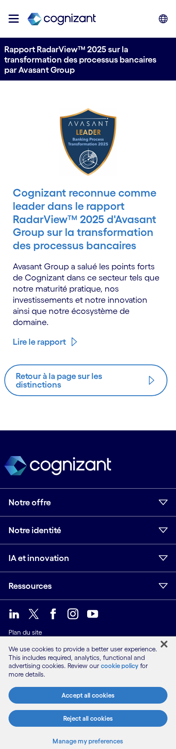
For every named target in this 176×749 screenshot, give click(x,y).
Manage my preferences (88, 741)
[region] (88, 692)
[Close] (164, 644)
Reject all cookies (88, 718)
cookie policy (119, 665)
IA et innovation (39, 558)
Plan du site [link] (25, 632)
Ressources (30, 586)
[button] (14, 18)
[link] (61, 18)
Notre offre (30, 502)
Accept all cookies (88, 695)
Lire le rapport (39, 341)
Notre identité (35, 530)
